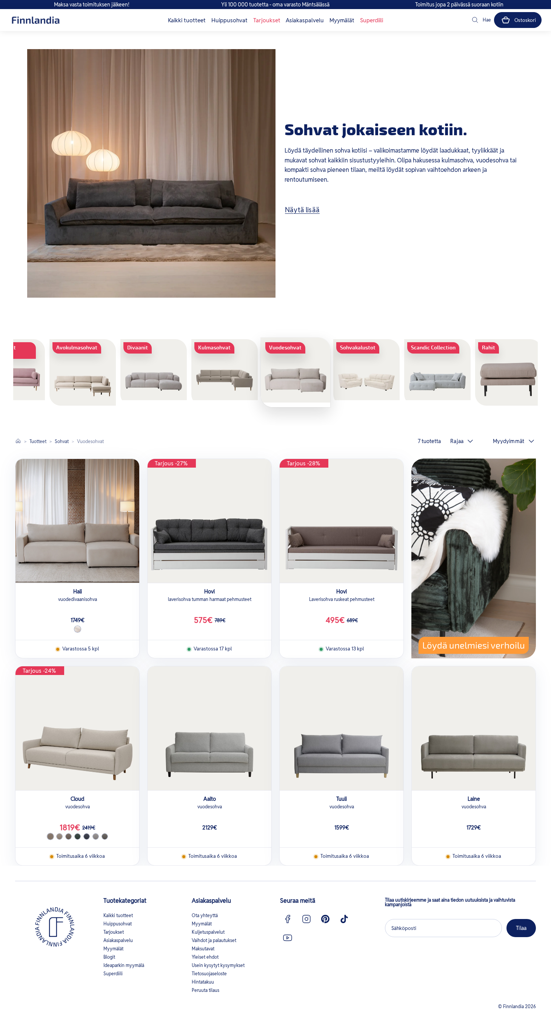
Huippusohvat (229, 20)
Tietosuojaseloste (209, 973)
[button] (481, 20)
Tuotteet (37, 441)
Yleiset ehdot (205, 957)
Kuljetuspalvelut (208, 932)
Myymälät (341, 20)
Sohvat (62, 441)
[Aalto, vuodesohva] (209, 728)
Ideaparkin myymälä (123, 965)
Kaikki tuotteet (187, 20)
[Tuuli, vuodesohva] (341, 728)
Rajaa (456, 441)
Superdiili (371, 20)
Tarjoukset (266, 20)
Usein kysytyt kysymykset (218, 965)
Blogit (109, 957)
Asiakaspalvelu (305, 20)
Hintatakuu (203, 982)
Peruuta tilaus (205, 990)
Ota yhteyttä (205, 915)
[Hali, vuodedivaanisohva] (77, 521)
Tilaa (521, 928)
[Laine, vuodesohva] (473, 728)
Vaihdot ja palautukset (214, 940)
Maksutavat (203, 948)
